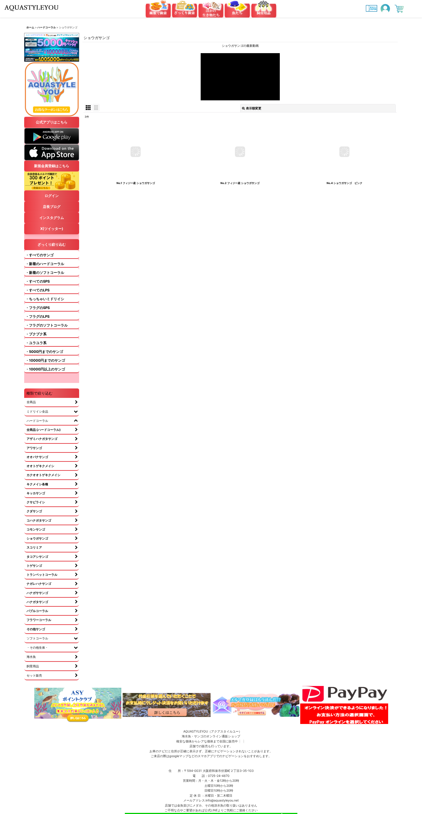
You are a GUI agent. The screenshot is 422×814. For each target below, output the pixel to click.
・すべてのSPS (37, 281)
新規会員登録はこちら (51, 166)
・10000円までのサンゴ (45, 360)
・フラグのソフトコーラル (46, 325)
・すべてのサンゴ (39, 255)
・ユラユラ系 (36, 343)
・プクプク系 (36, 334)
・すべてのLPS (37, 290)
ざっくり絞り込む (52, 244)
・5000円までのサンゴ (44, 351)
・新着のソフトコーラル (44, 272)
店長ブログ (51, 206)
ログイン (52, 195)
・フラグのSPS (37, 307)
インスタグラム (51, 217)
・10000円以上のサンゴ (45, 369)
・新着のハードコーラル (44, 264)
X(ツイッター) (51, 228)
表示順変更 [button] (253, 108)
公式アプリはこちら (51, 122)
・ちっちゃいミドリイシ (44, 299)
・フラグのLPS (37, 316)
